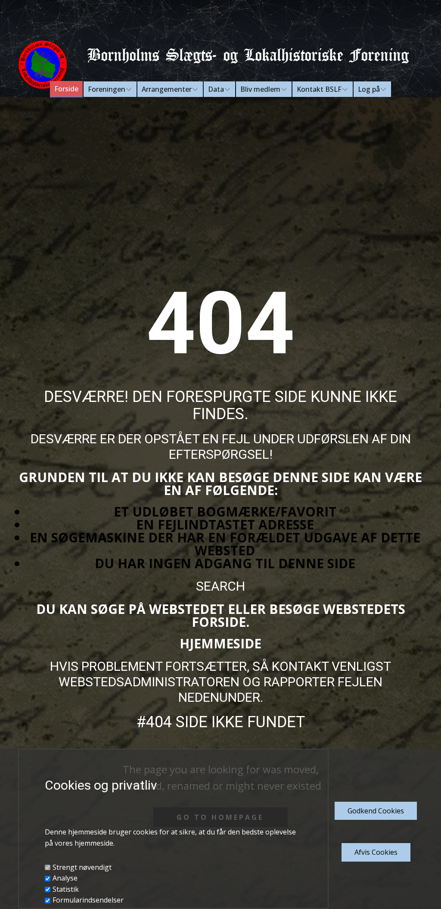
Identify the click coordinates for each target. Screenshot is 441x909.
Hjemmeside (220, 643)
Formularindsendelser (88, 900)
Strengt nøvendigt (82, 867)
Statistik (66, 889)
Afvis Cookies (376, 852)
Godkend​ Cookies (376, 811)
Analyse (65, 878)
